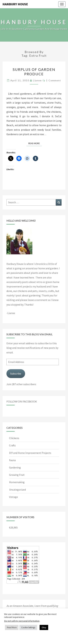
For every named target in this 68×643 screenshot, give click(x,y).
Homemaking (17, 482)
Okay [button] (44, 627)
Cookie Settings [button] (28, 627)
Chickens (14, 438)
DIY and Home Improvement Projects (30, 452)
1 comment (53, 80)
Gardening (15, 467)
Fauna (12, 460)
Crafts (12, 445)
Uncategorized (17, 489)
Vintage (13, 497)
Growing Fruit (17, 474)
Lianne (37, 80)
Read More (35, 143)
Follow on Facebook (21, 401)
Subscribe (15, 373)
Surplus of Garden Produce (34, 71)
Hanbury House (15, 4)
